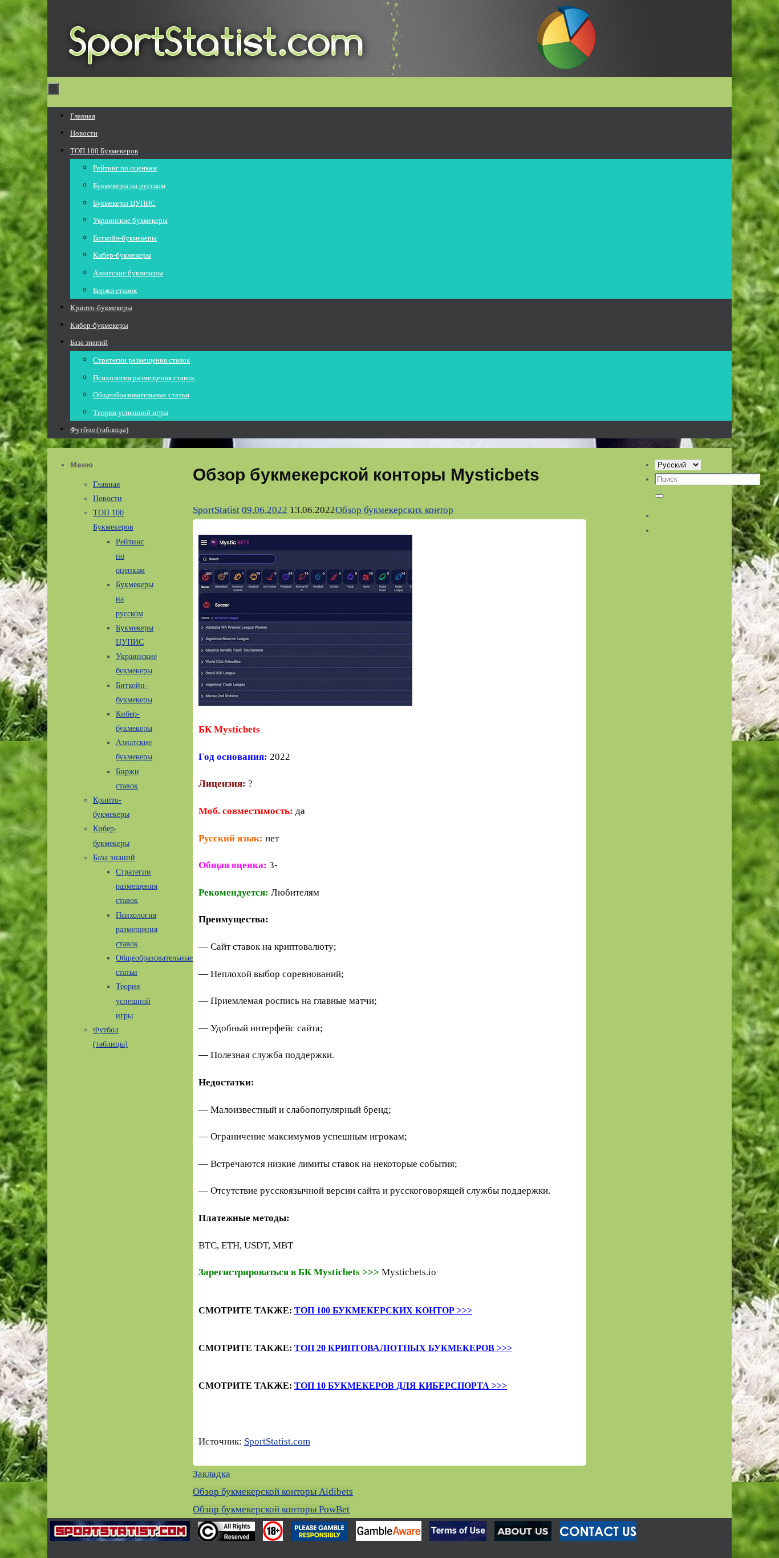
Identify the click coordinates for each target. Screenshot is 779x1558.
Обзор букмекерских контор (394, 510)
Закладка (211, 1473)
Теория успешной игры (133, 1000)
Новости (107, 498)
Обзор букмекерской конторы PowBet (271, 1509)
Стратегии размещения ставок (136, 886)
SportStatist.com (277, 1441)
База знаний (114, 857)
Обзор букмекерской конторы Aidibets (273, 1491)
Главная (106, 484)
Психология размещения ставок (136, 929)
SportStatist (216, 510)
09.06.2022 (264, 510)
